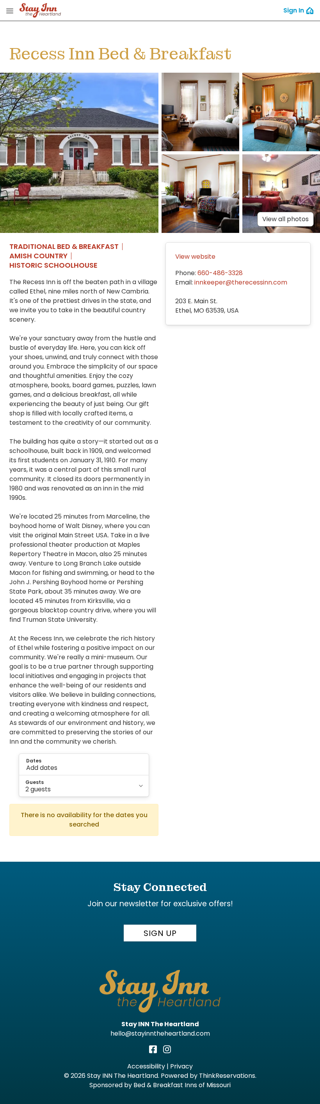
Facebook (153, 1049)
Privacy (181, 1066)
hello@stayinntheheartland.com (160, 1033)
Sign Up (160, 933)
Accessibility (146, 1066)
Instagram (167, 1049)
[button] (84, 764)
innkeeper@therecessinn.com (240, 282)
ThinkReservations (227, 1075)
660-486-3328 (220, 272)
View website (195, 256)
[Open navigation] (10, 10)
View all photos (285, 219)
